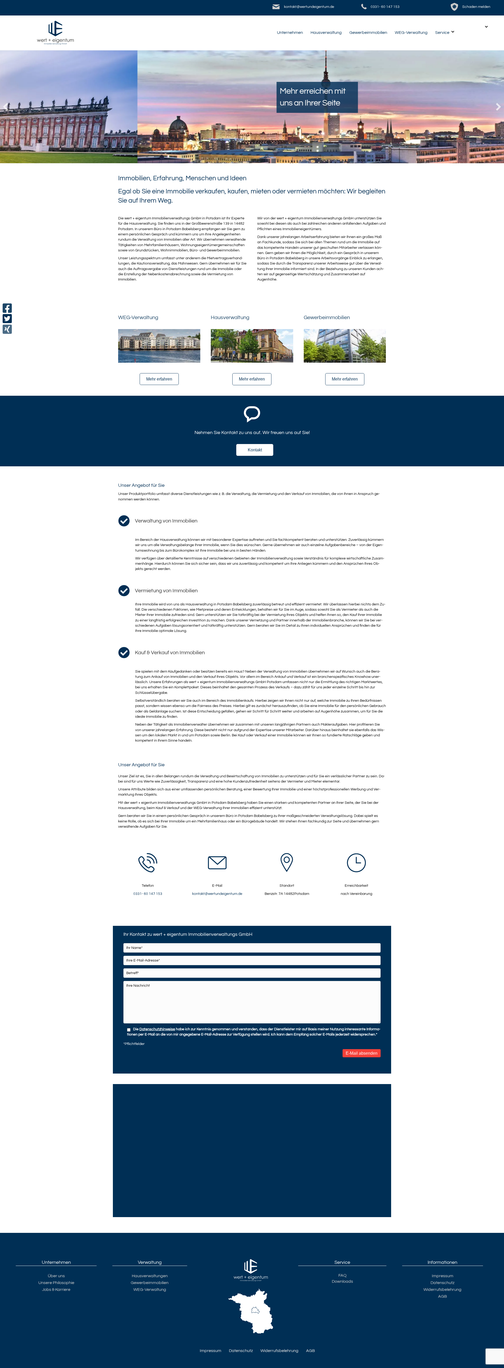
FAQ (342, 1275)
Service (442, 32)
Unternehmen (290, 32)
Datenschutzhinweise (157, 1029)
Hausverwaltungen (150, 1276)
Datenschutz (442, 1283)
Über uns (56, 1276)
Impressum (442, 1276)
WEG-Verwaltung (411, 32)
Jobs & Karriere (56, 1289)
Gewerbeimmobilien (368, 32)
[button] (5, 107)
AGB (442, 1296)
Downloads (342, 1281)
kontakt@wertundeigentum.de (309, 7)
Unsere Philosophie (56, 1283)
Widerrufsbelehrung (442, 1289)
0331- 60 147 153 (385, 7)
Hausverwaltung (326, 32)
